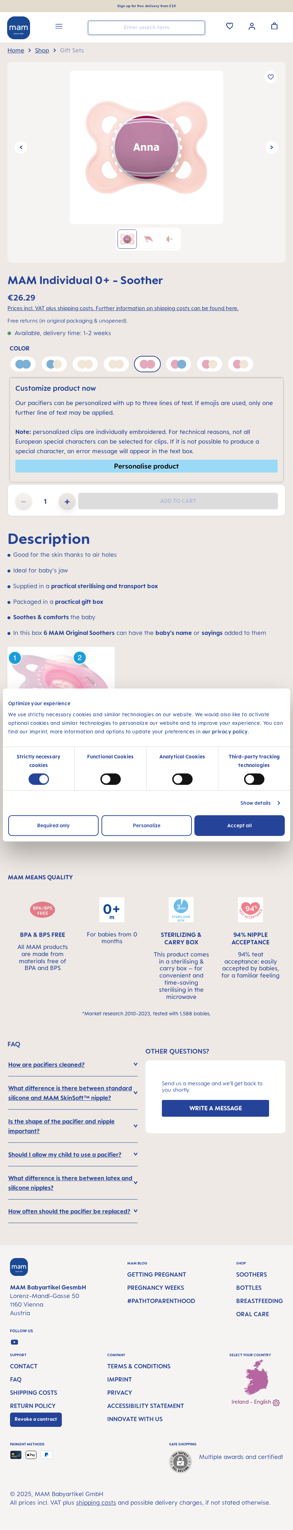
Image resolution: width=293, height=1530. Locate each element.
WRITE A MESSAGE (215, 1108)
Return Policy (33, 1405)
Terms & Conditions (138, 1366)
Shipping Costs (33, 1392)
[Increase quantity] (67, 501)
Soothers (251, 1274)
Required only (53, 825)
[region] (146, 162)
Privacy (119, 1392)
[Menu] (59, 27)
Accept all (239, 825)
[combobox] (146, 28)
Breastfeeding (259, 1300)
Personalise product (146, 466)
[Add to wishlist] (270, 77)
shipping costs (96, 1502)
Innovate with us (135, 1419)
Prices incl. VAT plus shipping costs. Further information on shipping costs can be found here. (123, 308)
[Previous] (21, 147)
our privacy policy (225, 731)
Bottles (249, 1287)
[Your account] (251, 26)
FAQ (15, 1379)
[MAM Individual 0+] (146, 147)
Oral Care (252, 1314)
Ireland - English (252, 1402)
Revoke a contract (36, 1419)
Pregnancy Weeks (155, 1287)
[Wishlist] (229, 25)
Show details (255, 803)
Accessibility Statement (145, 1405)
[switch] (110, 779)
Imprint (119, 1379)
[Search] (198, 27)
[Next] (271, 147)
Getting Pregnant (156, 1274)
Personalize (146, 825)
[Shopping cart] (274, 25)
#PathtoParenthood (161, 1300)
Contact (24, 1366)
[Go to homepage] (18, 27)
